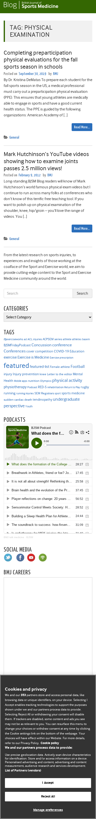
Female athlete (60, 367)
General (14, 137)
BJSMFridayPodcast (17, 345)
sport (58, 393)
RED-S (42, 387)
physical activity (67, 380)
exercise (10, 357)
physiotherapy (15, 387)
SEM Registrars (44, 393)
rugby (85, 387)
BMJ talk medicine (14, 537)
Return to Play (72, 387)
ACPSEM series (52, 339)
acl (25, 339)
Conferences (15, 351)
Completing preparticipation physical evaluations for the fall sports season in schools (41, 59)
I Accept (48, 783)
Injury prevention (26, 374)
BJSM (29, 537)
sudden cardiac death (18, 399)
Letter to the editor (59, 374)
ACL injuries (35, 339)
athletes (76, 339)
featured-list (39, 366)
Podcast (32, 387)
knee (43, 374)
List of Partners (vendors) (23, 770)
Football (78, 366)
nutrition (33, 381)
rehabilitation (55, 387)
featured (16, 365)
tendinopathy (42, 399)
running (10, 393)
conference (62, 345)
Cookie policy (50, 743)
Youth (28, 406)
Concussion (41, 345)
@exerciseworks (13, 339)
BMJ (55, 74)
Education (77, 351)
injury (8, 374)
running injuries (25, 393)
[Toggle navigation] (86, 6)
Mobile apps (20, 381)
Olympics (45, 381)
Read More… (82, 127)
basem (86, 339)
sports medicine (73, 393)
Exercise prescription (61, 357)
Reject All (48, 796)
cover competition (39, 351)
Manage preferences (48, 810)
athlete (67, 339)
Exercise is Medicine (33, 357)
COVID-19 (61, 351)
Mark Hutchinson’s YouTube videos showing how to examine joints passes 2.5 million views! (46, 161)
